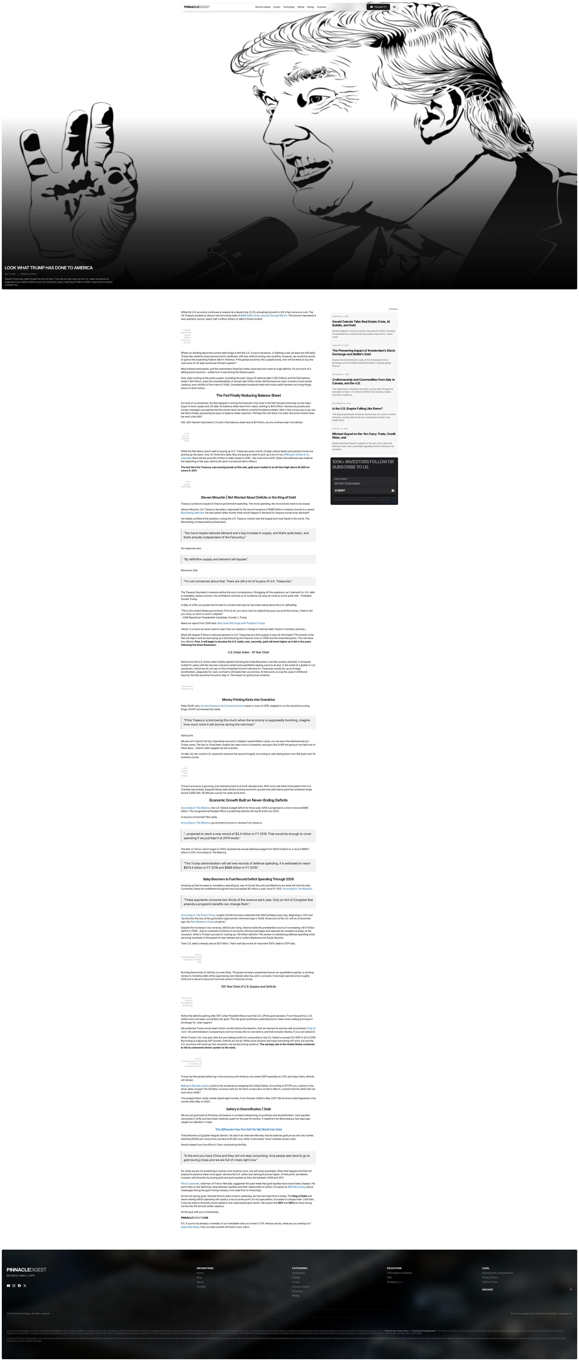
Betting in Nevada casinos (195, 1085)
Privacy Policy (391, 502)
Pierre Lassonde (190, 1183)
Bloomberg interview (192, 512)
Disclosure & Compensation (424, 1331)
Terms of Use (389, 1331)
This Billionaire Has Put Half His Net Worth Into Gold (248, 1129)
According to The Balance (195, 807)
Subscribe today (190, 1226)
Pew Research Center (203, 921)
